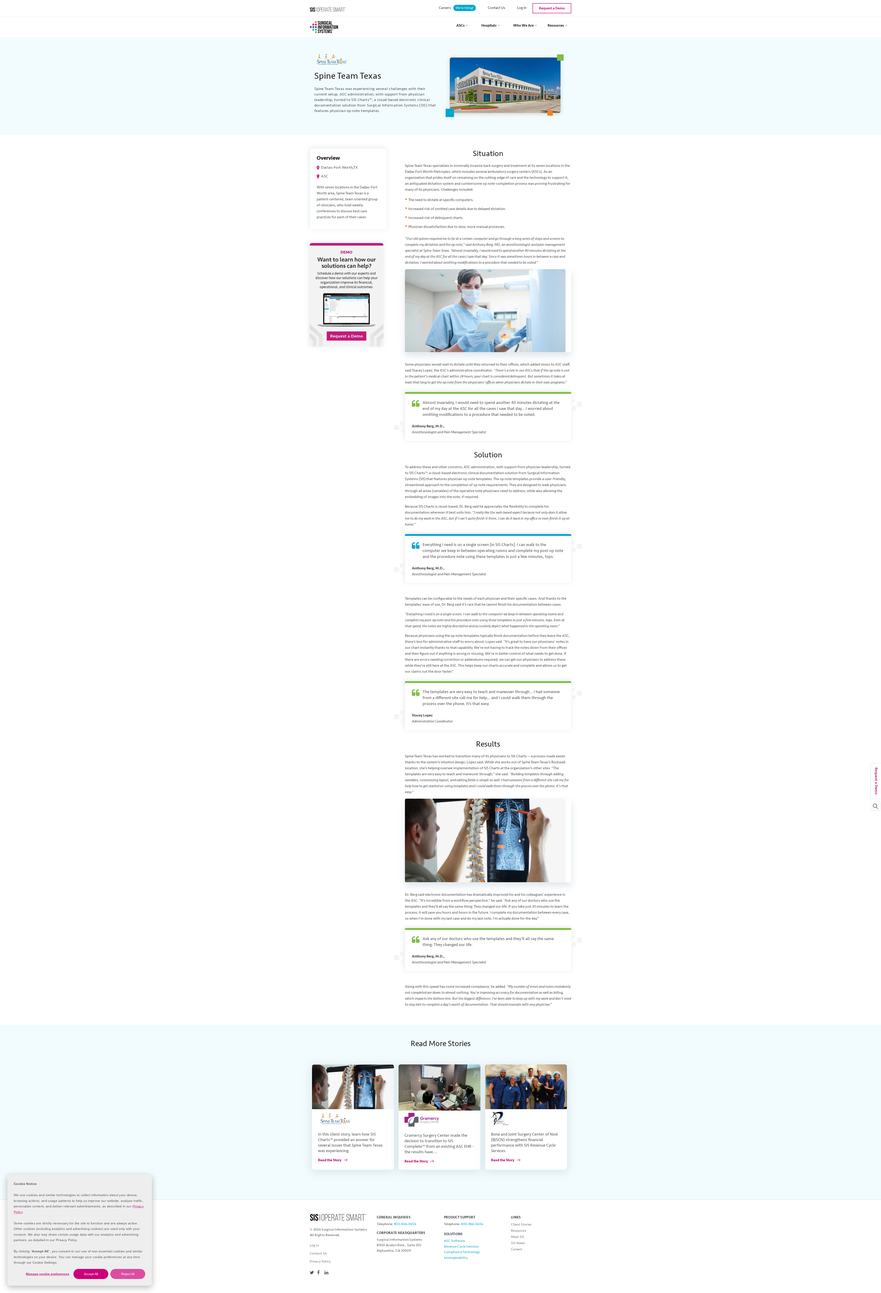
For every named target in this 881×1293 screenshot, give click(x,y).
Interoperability (456, 1258)
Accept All (91, 1274)
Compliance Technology (462, 1252)
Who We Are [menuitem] (523, 25)
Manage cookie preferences (47, 1274)
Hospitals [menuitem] (488, 25)
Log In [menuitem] (522, 8)
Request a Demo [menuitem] (552, 8)
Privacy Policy (320, 1261)
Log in (314, 1245)
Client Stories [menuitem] (521, 1224)
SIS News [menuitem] (518, 1243)
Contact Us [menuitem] (496, 8)
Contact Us (318, 1253)
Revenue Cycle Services (461, 1246)
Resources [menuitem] (556, 25)
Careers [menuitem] (456, 8)
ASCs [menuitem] (460, 25)
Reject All (127, 1274)
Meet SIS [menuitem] (517, 1237)
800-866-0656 (405, 1224)
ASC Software (454, 1241)
